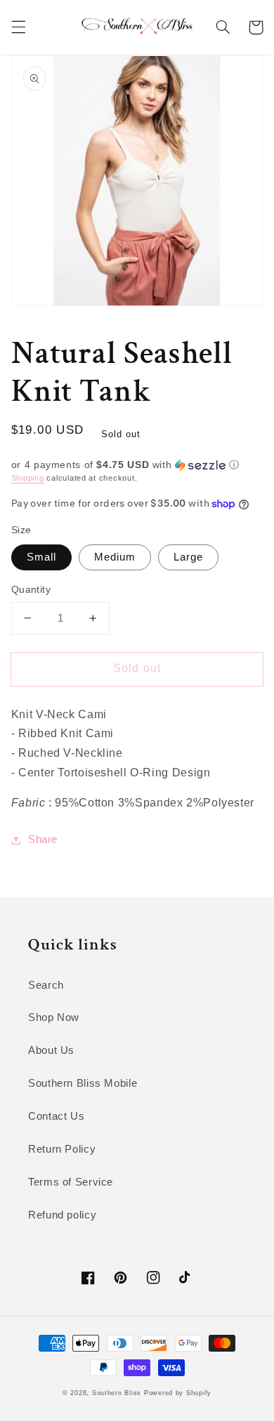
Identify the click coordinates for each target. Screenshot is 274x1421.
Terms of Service (70, 1182)
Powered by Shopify (177, 1392)
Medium (115, 557)
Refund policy (62, 1215)
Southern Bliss (116, 1392)
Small (41, 557)
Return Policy (62, 1149)
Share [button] (43, 839)
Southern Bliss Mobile (82, 1083)
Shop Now (53, 1017)
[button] (18, 27)
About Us (51, 1050)
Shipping (27, 478)
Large (188, 557)
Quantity (31, 589)
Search (46, 985)
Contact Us (56, 1116)
